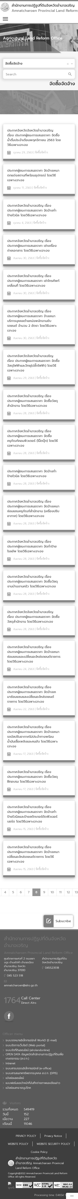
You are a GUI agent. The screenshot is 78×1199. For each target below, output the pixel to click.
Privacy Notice (53, 1136)
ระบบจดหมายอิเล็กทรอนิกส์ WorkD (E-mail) (31, 1040)
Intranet (10, 1063)
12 (68, 892)
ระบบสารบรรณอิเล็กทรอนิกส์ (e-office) (28, 1068)
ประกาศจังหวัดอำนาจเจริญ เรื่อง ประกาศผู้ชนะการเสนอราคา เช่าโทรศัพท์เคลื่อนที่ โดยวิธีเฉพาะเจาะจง (33, 281)
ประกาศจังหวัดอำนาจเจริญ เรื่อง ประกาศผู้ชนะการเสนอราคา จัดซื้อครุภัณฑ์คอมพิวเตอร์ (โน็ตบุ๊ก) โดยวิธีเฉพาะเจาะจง (32, 438)
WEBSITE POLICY (18, 1144)
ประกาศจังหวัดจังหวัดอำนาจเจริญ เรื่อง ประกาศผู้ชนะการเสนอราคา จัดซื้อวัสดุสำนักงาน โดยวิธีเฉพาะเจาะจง (33, 617)
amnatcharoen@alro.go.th (21, 985)
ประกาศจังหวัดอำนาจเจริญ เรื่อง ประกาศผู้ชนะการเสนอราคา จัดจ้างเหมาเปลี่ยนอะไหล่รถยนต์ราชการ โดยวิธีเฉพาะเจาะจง (33, 854)
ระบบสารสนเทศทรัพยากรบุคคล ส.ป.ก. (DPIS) (31, 1073)
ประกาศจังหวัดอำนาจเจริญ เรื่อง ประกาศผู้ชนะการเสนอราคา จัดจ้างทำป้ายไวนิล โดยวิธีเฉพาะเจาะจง (31, 210)
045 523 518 (14, 976)
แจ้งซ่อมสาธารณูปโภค (18, 1088)
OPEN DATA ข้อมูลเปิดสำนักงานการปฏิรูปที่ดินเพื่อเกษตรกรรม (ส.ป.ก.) (34, 1056)
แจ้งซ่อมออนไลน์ (15, 1078)
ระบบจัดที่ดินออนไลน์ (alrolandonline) (28, 1050)
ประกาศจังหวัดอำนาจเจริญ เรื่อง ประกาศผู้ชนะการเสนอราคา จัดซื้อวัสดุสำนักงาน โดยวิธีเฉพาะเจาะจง (32, 401)
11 (60, 892)
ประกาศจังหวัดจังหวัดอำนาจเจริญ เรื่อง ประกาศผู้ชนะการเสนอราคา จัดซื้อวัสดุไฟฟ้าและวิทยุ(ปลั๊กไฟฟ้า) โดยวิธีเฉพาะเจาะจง (33, 363)
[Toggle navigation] (5, 18)
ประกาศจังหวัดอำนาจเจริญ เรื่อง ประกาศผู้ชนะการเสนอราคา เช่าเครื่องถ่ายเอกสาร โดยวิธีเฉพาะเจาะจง (32, 246)
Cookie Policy (39, 1152)
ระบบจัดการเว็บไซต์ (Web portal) (25, 1045)
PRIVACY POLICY (26, 1136)
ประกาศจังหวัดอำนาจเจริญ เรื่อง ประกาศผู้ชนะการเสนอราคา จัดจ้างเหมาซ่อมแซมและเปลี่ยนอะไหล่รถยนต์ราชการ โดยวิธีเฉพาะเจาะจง (33, 654)
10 (52, 892)
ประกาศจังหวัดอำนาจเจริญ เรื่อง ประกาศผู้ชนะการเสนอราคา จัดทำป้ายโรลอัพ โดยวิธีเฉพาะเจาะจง (32, 546)
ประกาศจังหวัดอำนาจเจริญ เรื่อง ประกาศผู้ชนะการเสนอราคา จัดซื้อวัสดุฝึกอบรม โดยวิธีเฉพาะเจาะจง (32, 777)
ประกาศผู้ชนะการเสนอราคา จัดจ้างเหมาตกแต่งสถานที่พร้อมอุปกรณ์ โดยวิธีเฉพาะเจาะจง (33, 175)
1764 (12, 1000)
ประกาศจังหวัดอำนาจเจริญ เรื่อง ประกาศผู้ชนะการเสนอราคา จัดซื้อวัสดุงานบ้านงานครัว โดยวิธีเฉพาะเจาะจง (32, 581)
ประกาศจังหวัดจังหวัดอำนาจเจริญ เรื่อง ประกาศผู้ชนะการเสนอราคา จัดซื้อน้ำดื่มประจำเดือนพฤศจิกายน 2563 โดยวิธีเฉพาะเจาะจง (34, 137)
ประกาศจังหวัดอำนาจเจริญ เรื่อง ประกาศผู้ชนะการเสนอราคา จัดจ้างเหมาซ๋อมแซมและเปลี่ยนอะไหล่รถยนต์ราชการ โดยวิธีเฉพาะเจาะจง (31, 694)
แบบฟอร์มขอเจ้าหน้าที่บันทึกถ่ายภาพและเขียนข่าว (33, 1083)
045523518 (51, 968)
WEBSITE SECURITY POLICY (53, 1144)
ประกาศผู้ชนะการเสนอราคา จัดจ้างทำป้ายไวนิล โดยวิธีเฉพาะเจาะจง (31, 474)
